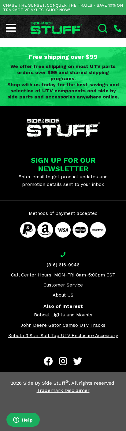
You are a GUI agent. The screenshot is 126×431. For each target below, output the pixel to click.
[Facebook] (48, 361)
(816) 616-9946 (63, 265)
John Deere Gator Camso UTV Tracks (63, 325)
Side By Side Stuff (46, 383)
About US (63, 295)
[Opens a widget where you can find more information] (23, 420)
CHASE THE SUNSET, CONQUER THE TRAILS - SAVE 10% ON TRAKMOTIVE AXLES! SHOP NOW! (63, 7)
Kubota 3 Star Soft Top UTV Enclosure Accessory (63, 335)
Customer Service (63, 285)
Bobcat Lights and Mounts (63, 315)
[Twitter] (77, 361)
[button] (125, 430)
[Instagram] (63, 361)
